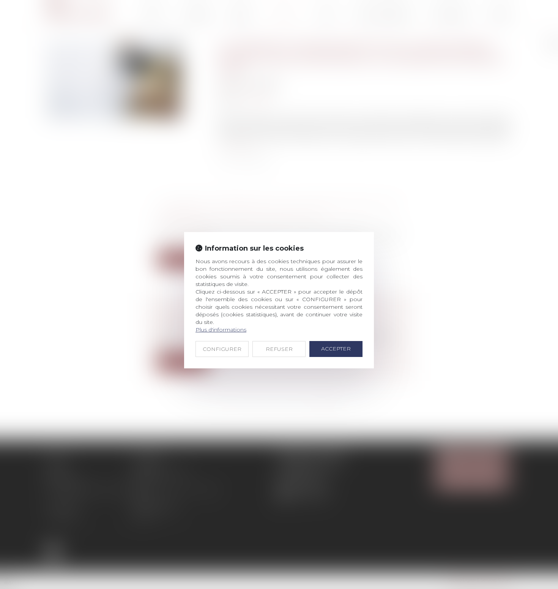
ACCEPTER (336, 348)
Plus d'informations (220, 329)
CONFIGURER (222, 349)
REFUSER (279, 349)
